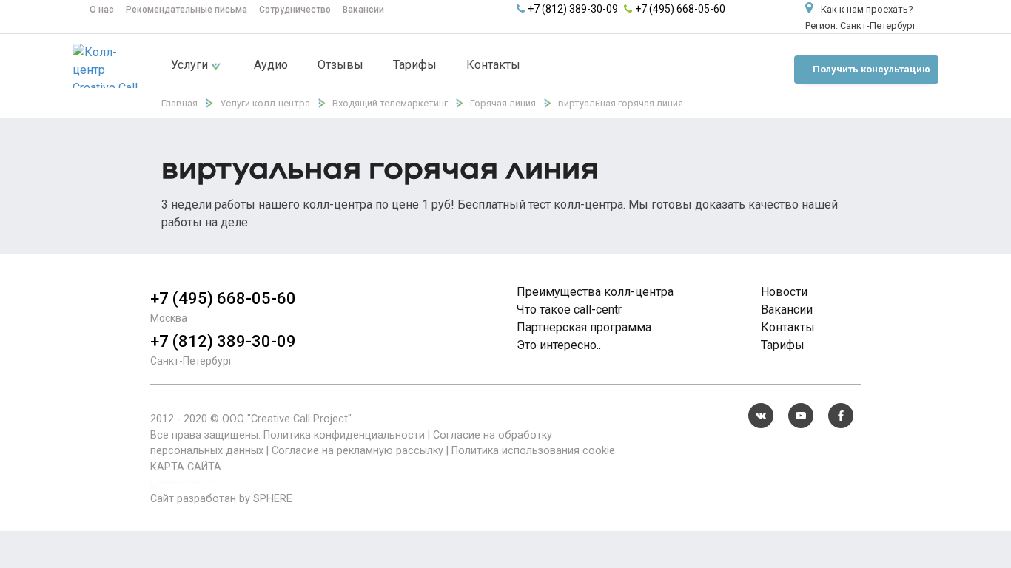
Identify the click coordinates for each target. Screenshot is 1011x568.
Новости (784, 292)
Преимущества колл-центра (595, 292)
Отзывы (340, 65)
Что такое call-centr (569, 309)
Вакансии (363, 9)
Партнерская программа (584, 327)
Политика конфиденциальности (344, 435)
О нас (102, 9)
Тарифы (415, 65)
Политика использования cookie (533, 450)
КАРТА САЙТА (185, 467)
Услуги (191, 65)
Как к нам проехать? (866, 9)
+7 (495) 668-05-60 (680, 9)
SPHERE (272, 499)
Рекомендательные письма (186, 9)
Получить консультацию (871, 69)
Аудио (271, 65)
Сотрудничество (295, 9)
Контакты (493, 65)
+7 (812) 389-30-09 (573, 9)
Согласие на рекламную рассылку (357, 450)
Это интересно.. (559, 345)
